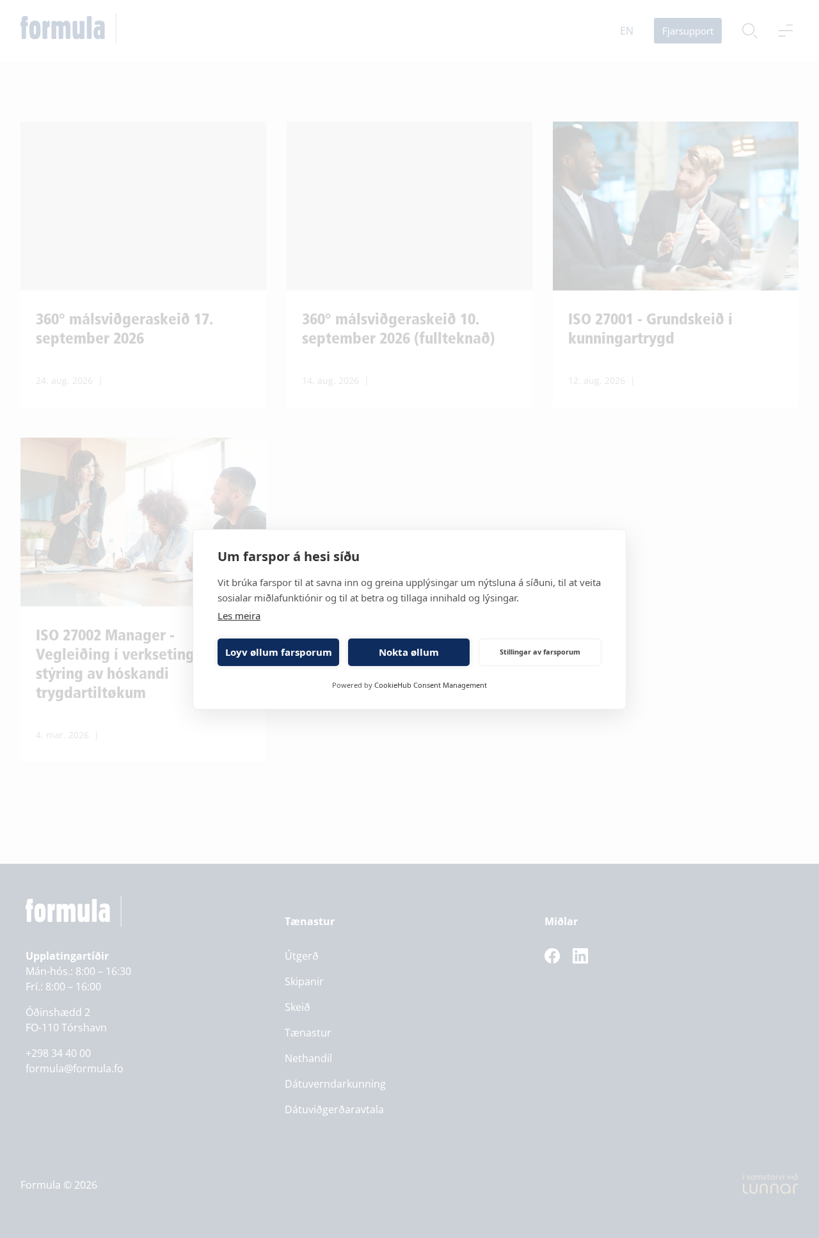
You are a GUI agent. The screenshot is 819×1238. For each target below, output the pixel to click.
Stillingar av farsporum (540, 651)
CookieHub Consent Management (430, 685)
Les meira (239, 615)
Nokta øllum (409, 652)
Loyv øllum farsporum (278, 652)
